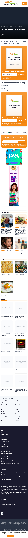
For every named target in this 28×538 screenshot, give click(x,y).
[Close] (25, 253)
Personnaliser (18, 536)
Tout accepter (10, 536)
